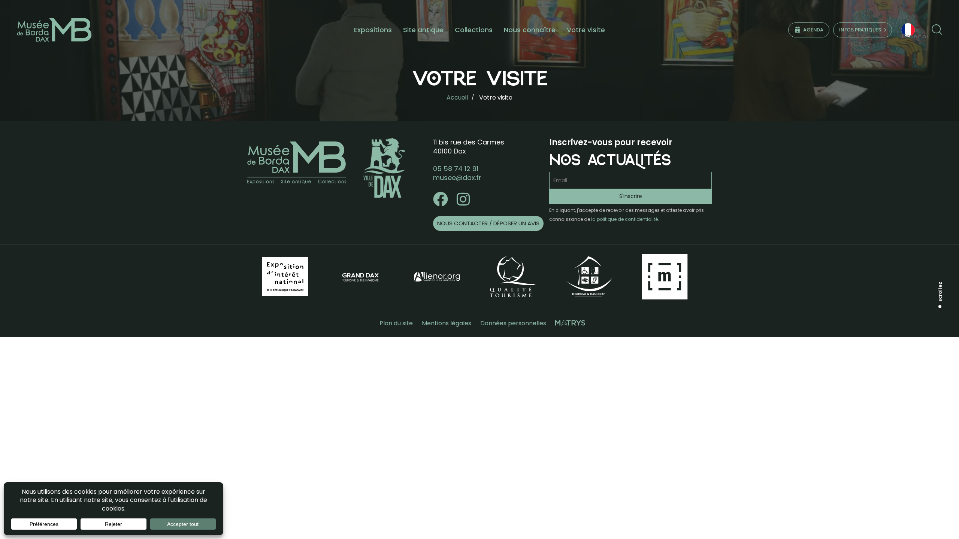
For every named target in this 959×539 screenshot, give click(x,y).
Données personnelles (513, 323)
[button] (936, 29)
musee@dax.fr (457, 177)
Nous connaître (530, 29)
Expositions (373, 29)
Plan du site (396, 323)
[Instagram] (463, 199)
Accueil (457, 97)
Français (916, 35)
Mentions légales (446, 323)
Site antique (423, 29)
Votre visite (586, 29)
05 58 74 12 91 (455, 168)
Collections (474, 29)
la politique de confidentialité (624, 219)
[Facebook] (440, 199)
